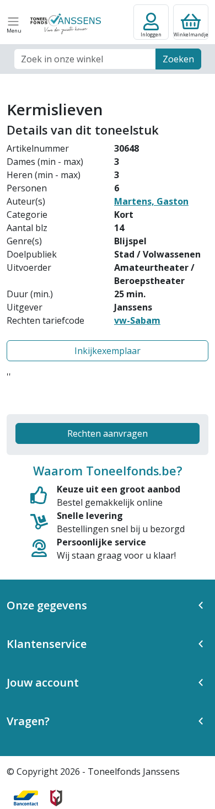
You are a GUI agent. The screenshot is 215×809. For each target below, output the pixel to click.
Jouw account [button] (43, 682)
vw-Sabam (137, 320)
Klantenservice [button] (47, 643)
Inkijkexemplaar (107, 351)
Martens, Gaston (151, 201)
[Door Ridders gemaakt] (56, 798)
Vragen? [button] (28, 721)
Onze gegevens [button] (47, 605)
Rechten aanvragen (107, 433)
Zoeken (178, 59)
